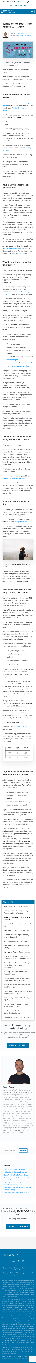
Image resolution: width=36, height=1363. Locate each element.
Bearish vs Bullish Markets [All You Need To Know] (17, 986)
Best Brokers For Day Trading (15, 941)
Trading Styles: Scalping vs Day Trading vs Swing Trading (16, 912)
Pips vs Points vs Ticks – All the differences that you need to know (17, 957)
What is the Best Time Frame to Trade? (17, 918)
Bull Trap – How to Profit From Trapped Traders (15, 973)
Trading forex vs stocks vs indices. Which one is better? (17, 1005)
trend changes (12, 360)
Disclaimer (17, 1268)
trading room (22, 727)
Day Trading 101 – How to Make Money (16, 947)
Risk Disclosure (19, 1270)
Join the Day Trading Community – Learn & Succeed (17, 936)
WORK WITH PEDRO (18, 1045)
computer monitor (22, 522)
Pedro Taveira (20, 33)
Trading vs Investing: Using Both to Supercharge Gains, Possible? (17, 979)
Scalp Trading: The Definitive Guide (16, 1175)
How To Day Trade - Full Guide (14, 1169)
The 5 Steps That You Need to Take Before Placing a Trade (18, 992)
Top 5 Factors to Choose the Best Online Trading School (17, 1012)
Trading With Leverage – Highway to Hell (18, 925)
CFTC (19, 1356)
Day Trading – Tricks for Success (16, 930)
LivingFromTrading (24, 35)
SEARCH (23, 1150)
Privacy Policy (8, 1268)
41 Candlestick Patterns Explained (15, 1172)
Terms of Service (28, 1268)
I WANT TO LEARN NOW (18, 1226)
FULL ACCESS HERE (19, 5)
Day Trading (7, 902)
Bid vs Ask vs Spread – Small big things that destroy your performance (16, 965)
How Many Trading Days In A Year (17, 952)
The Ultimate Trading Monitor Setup (18, 1017)
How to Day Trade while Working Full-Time (16, 999)
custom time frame (13, 249)
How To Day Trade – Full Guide (16, 906)
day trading (19, 108)
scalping (5, 110)
